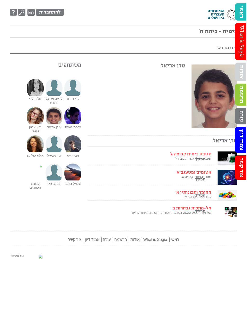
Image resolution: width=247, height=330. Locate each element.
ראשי (241, 12)
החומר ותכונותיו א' (193, 192)
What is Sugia (241, 41)
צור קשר (241, 167)
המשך (200, 179)
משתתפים (69, 65)
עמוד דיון (241, 140)
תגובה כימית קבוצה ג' (190, 154)
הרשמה (241, 94)
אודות (241, 72)
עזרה (241, 116)
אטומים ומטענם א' (193, 172)
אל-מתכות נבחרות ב (191, 208)
